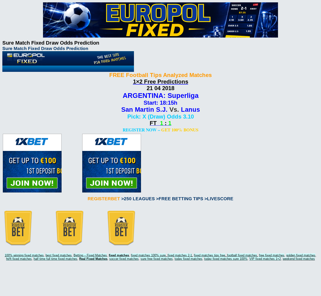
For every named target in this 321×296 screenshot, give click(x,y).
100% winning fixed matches (24, 255)
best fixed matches (59, 255)
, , (162, 255)
